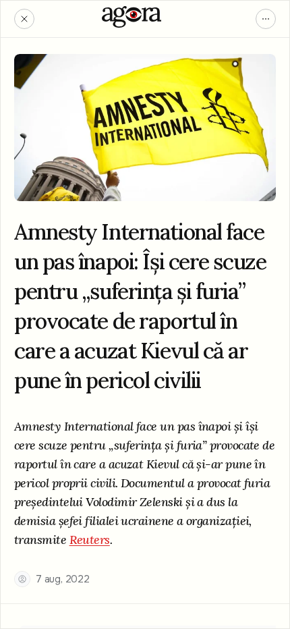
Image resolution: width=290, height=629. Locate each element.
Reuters (89, 539)
